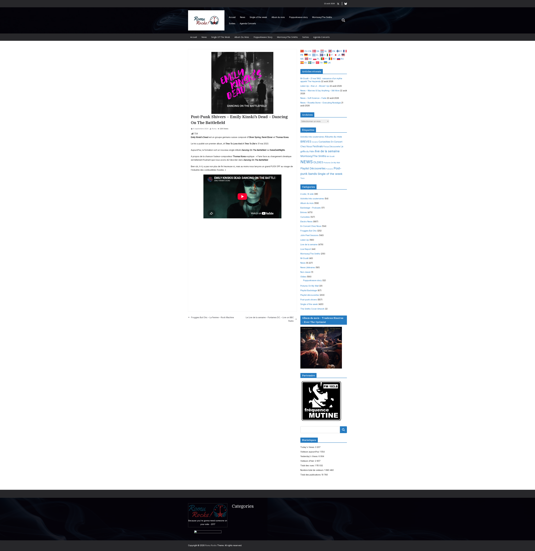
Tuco (302, 178)
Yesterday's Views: (309, 456)
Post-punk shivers (308, 299)
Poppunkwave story (298, 17)
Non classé (305, 272)
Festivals (318, 146)
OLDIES (318, 162)
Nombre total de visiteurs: (312, 470)
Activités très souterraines (312, 137)
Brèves (303, 212)
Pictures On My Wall (332, 163)
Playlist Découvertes (313, 168)
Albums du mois (333, 136)
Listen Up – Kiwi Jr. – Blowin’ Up (314, 86)
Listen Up (304, 240)
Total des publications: (311, 474)
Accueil (232, 17)
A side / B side (307, 194)
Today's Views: (307, 447)
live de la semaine (327, 151)
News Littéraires (307, 267)
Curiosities (324, 141)
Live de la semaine (309, 244)
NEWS (306, 161)
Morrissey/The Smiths (322, 17)
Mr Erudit (331, 156)
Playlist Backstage (308, 290)
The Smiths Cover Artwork (312, 309)
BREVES (305, 141)
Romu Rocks (211, 545)
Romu (214, 129)
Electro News (306, 221)
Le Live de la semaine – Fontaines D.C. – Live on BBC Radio (270, 319)
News (242, 17)
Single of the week (258, 17)
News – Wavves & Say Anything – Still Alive (320, 90)
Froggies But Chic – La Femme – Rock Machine (212, 317)
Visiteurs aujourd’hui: (310, 452)
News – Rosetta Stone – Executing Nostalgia (320, 102)
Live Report (305, 249)
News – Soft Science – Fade (313, 98)
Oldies (303, 276)
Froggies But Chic (308, 231)
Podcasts (329, 169)
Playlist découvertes (309, 295)
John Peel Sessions (309, 235)
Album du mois (278, 17)
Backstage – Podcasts (310, 208)
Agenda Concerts (248, 23)
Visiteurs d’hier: (307, 461)
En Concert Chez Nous (310, 226)
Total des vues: (307, 465)
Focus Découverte (332, 146)
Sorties (232, 23)
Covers (315, 142)
